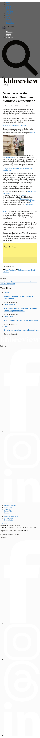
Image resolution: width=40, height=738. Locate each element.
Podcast (8, 36)
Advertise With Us (10, 505)
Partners (8, 19)
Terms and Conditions (11, 516)
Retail (33, 270)
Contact (8, 17)
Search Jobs (8, 511)
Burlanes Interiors (9, 157)
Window (6, 272)
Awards (8, 34)
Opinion (8, 6)
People (8, 13)
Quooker (24, 195)
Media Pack (10, 23)
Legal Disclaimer (9, 518)
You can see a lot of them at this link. (15, 125)
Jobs (7, 15)
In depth (8, 8)
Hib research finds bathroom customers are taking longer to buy (20, 309)
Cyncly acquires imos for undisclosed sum (21, 330)
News (8, 4)
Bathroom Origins (26, 199)
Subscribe (9, 37)
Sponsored (9, 12)
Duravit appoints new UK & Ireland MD (21, 320)
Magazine (9, 32)
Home (8, 2)
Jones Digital (28, 204)
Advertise (9, 21)
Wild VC (33, 133)
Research (12, 304)
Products (9, 10)
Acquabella (31, 201)
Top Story (12, 270)
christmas (27, 270)
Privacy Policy (9, 520)
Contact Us (3, 523)
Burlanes (21, 270)
